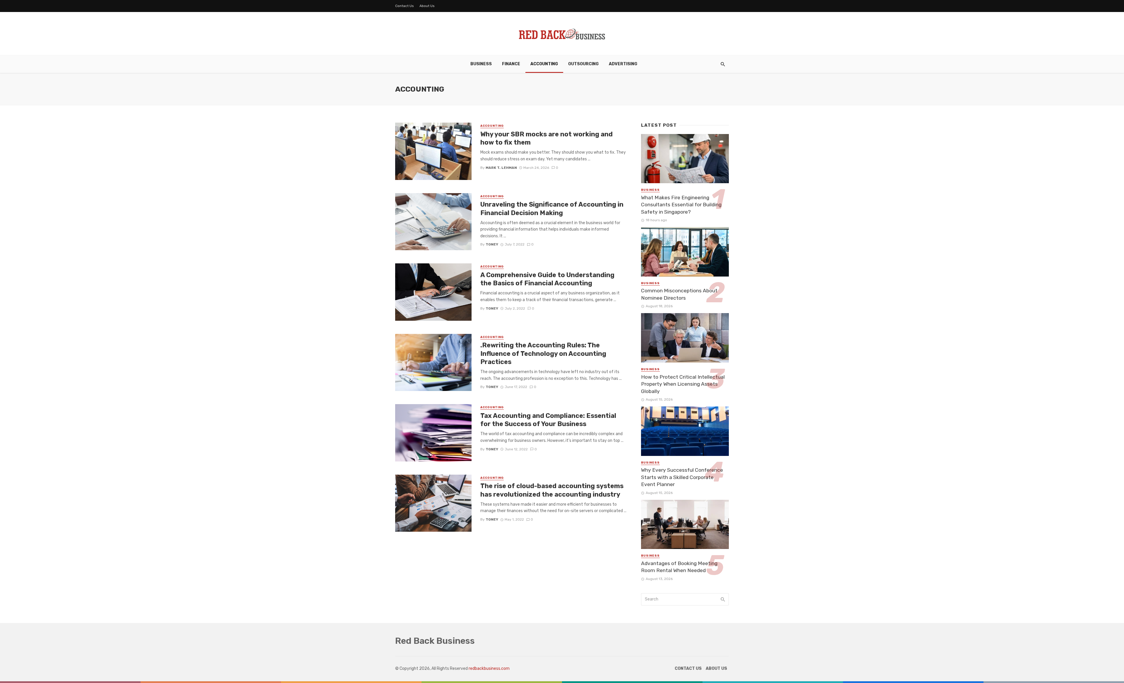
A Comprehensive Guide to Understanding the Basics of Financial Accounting (547, 279)
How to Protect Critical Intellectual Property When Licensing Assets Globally (683, 384)
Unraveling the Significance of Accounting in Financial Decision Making (551, 208)
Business (481, 63)
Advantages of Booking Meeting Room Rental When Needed (679, 567)
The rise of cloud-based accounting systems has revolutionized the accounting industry (551, 490)
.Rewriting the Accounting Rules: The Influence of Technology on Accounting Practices (543, 353)
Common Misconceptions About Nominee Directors (679, 294)
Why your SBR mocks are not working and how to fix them (546, 138)
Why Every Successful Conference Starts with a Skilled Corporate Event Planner (682, 477)
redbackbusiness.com (489, 668)
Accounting (544, 63)
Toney (492, 244)
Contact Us (404, 6)
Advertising (623, 63)
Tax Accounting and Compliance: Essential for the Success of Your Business (548, 420)
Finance (511, 63)
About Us (427, 6)
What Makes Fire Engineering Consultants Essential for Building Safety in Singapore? (681, 205)
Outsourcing (583, 63)
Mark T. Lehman (501, 168)
